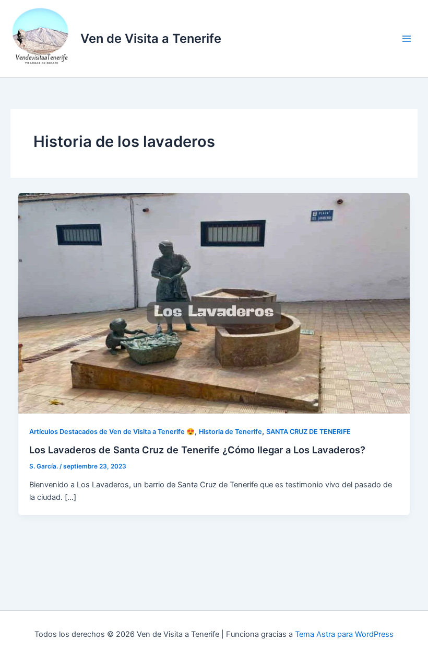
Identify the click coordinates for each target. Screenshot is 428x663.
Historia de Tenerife (230, 432)
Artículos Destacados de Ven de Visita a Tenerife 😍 (112, 432)
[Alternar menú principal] (407, 39)
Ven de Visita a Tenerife (150, 38)
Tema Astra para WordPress (344, 634)
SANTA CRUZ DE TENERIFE (308, 432)
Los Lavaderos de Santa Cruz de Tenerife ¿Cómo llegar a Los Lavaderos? (197, 449)
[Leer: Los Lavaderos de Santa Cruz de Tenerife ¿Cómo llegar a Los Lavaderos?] (214, 302)
